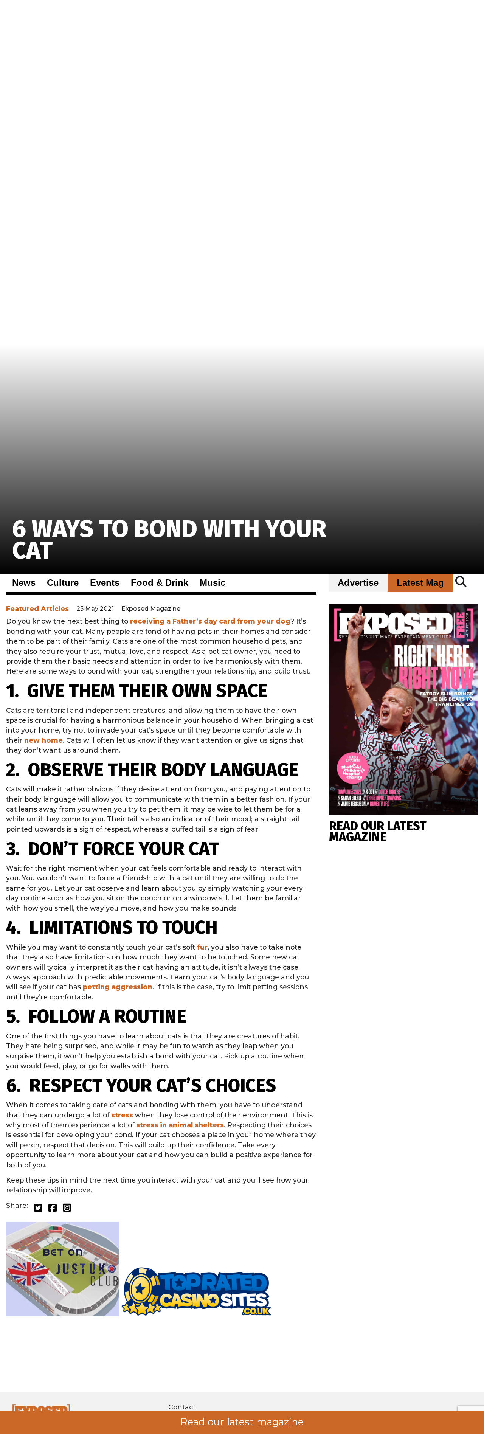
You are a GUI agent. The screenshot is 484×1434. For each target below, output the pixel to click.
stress (122, 1115)
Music (212, 582)
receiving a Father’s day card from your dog (210, 621)
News (24, 582)
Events (104, 582)
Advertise (358, 582)
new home (43, 740)
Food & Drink (159, 582)
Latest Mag (420, 582)
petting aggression (117, 987)
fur (202, 947)
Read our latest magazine (242, 1421)
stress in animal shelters (180, 1125)
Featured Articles (37, 609)
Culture (63, 582)
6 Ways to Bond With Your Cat (169, 540)
